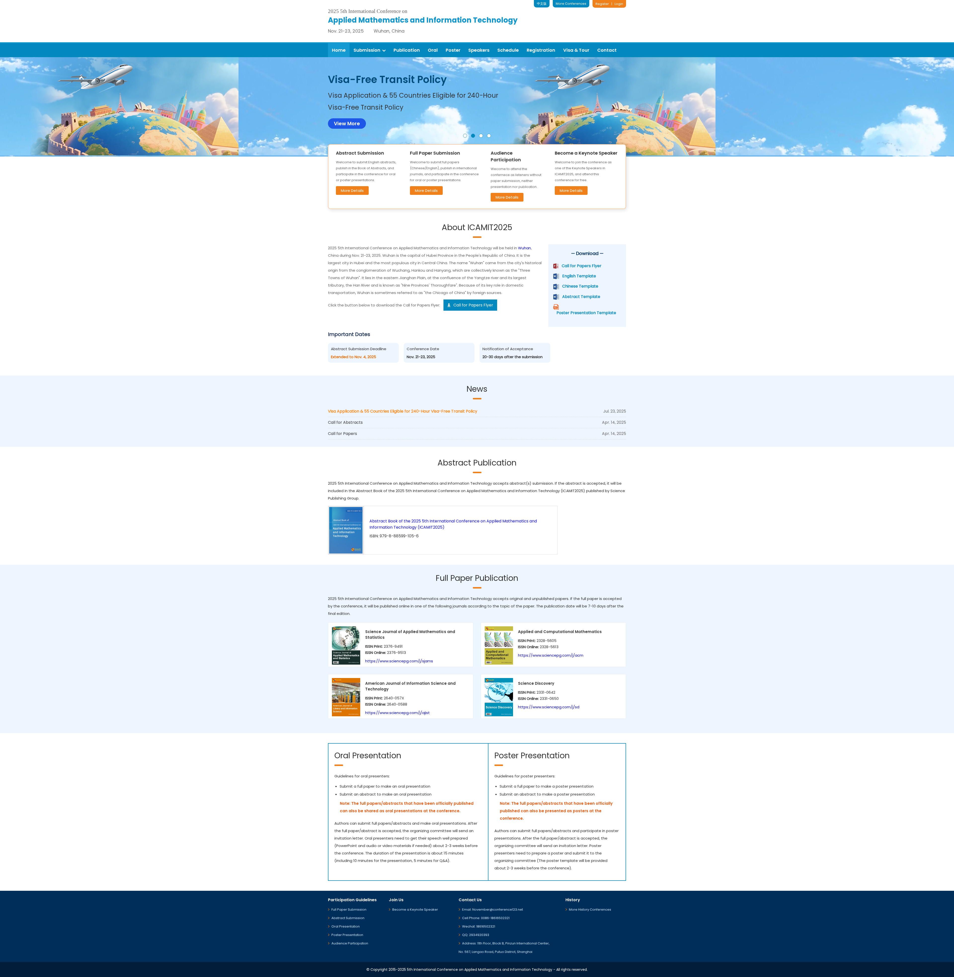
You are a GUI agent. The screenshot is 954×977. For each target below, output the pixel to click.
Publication (407, 50)
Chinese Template (580, 286)
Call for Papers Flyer (581, 266)
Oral (433, 50)
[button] (465, 136)
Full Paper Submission (348, 909)
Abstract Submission (347, 918)
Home (339, 50)
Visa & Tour (576, 50)
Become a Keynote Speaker (415, 909)
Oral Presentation (345, 926)
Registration (541, 50)
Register (602, 3)
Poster (453, 50)
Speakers (478, 50)
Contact (607, 50)
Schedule (508, 50)
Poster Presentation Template (586, 313)
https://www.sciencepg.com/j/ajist (397, 712)
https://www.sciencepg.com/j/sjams (399, 661)
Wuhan (524, 248)
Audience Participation (349, 943)
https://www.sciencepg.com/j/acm (550, 655)
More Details (352, 190)
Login (619, 3)
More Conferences (571, 3)
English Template (579, 276)
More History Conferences (590, 909)
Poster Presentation (347, 935)
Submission (367, 50)
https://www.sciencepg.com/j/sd (548, 707)
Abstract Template (581, 296)
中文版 (542, 3)
